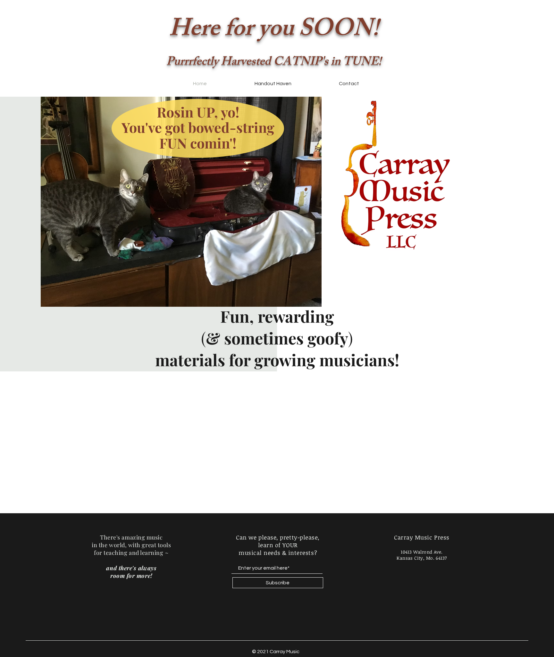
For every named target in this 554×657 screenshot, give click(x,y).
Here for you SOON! (274, 31)
